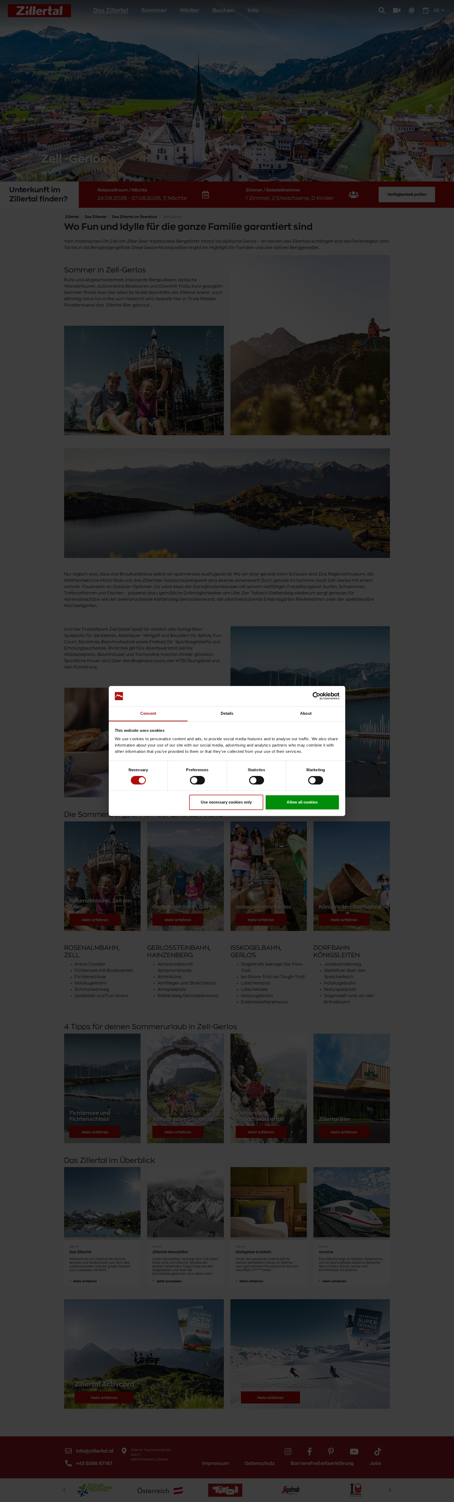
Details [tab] (227, 713)
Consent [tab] (148, 713)
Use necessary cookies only (226, 802)
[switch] (197, 780)
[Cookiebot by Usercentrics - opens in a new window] (316, 696)
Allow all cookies (302, 802)
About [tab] (306, 713)
